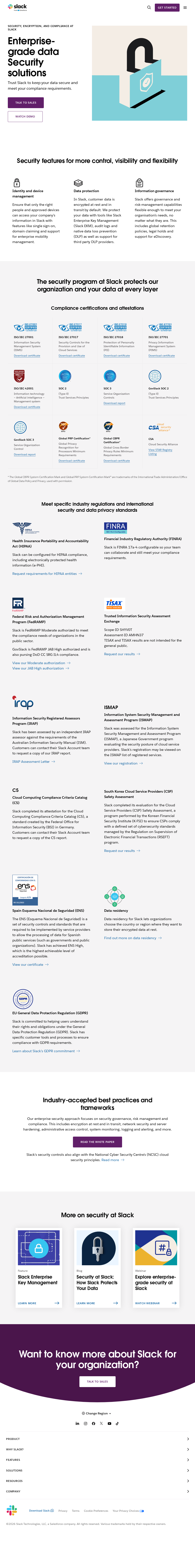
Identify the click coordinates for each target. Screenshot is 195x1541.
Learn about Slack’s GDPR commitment (43, 1051)
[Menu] (185, 8)
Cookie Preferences (96, 1510)
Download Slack (39, 1510)
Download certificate (27, 355)
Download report (114, 403)
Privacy (62, 1510)
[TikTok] (117, 1424)
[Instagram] (85, 1424)
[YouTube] (109, 1424)
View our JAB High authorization (38, 668)
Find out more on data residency (130, 938)
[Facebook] (93, 1424)
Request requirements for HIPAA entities (44, 573)
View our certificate (27, 964)
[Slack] (17, 7)
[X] (101, 1424)
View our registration (120, 763)
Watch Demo (25, 116)
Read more (110, 1160)
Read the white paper (97, 1142)
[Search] (149, 7)
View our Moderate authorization (38, 663)
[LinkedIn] (77, 1424)
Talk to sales (25, 102)
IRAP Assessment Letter (31, 761)
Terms (75, 1510)
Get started (167, 7)
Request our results (119, 654)
